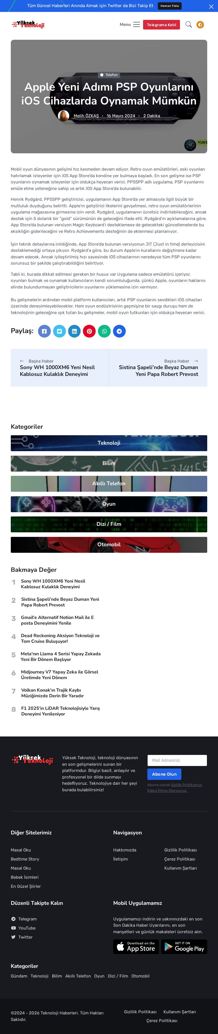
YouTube (26, 928)
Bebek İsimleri (25, 877)
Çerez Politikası (179, 859)
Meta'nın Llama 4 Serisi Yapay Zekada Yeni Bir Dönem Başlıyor (61, 657)
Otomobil (109, 544)
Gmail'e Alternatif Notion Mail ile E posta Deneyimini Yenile (57, 620)
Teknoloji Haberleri (59, 1013)
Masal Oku (21, 850)
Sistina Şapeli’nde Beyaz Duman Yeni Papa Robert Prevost (158, 371)
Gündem (19, 976)
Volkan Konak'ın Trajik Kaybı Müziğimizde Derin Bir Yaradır (52, 693)
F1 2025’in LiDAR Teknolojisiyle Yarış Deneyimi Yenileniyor (60, 711)
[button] (188, 25)
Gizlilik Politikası (180, 850)
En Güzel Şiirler (26, 886)
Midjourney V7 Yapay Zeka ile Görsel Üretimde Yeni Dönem (59, 675)
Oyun (109, 504)
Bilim (109, 463)
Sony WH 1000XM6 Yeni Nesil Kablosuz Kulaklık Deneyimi (57, 371)
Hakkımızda (124, 850)
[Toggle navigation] (200, 24)
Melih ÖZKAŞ (86, 115)
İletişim (120, 859)
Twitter (25, 937)
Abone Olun (164, 774)
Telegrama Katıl (161, 25)
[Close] (211, 6)
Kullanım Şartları (180, 868)
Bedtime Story (25, 859)
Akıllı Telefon (109, 483)
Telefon (112, 75)
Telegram (27, 919)
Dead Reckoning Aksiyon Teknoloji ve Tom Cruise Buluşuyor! (60, 638)
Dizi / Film (109, 524)
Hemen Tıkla (170, 5)
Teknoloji (109, 443)
